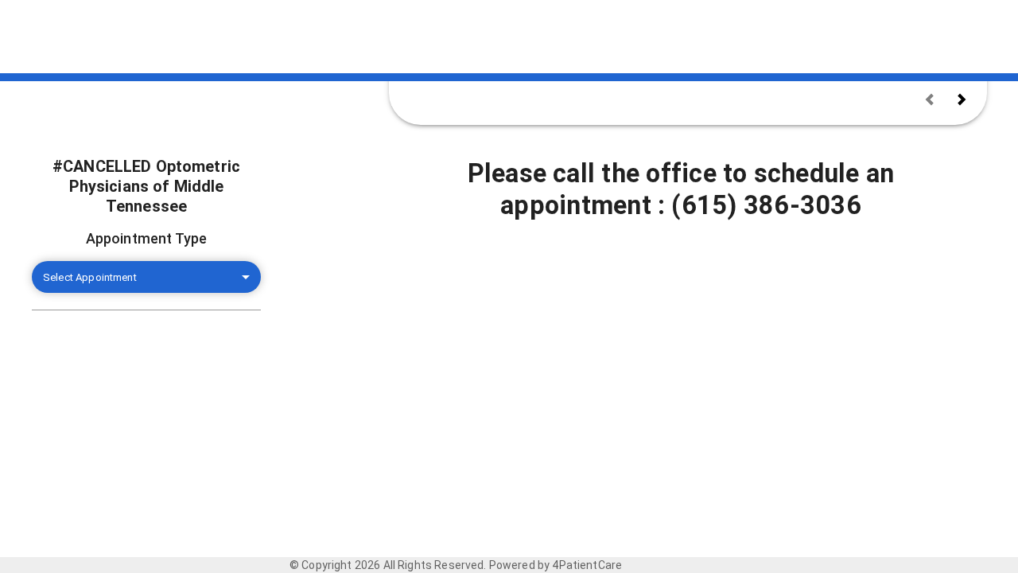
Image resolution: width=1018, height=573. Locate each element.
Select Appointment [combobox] (90, 277)
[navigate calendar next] (961, 99)
